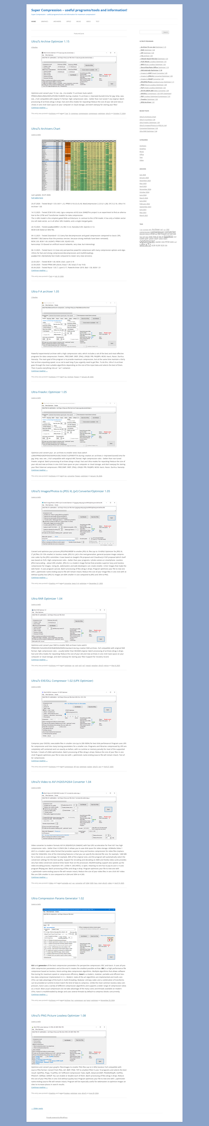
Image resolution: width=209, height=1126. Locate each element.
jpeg (150, 236)
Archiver (70, 377)
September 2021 (145, 207)
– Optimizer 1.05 (147, 53)
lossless (67, 1093)
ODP (156, 238)
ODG (151, 238)
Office (68, 21)
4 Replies (34, 47)
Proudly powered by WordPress (56, 1117)
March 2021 (144, 215)
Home (33, 21)
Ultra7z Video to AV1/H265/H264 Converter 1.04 (61, 782)
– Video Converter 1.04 (154, 91)
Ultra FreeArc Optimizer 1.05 (49, 392)
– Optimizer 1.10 (154, 67)
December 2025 (145, 181)
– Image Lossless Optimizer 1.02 (153, 88)
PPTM (167, 242)
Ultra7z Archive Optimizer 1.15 (50, 41)
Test (97, 21)
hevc (95, 883)
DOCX (147, 234)
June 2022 (143, 201)
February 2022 (145, 204)
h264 (87, 883)
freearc (76, 377)
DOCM (142, 234)
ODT (165, 238)
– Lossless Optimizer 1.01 (153, 61)
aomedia (65, 883)
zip (166, 245)
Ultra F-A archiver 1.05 (45, 291)
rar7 (83, 665)
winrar (106, 665)
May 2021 (143, 212)
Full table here (37, 198)
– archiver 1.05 (146, 56)
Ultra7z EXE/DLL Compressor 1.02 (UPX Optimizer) (62, 680)
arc (66, 377)
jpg (160, 236)
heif (144, 237)
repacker (94, 665)
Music (78, 21)
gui (85, 1000)
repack (88, 665)
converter (71, 476)
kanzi (88, 1000)
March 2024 (144, 198)
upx (99, 767)
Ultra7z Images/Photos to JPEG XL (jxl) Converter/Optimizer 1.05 (70, 491)
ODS (161, 238)
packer (89, 767)
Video (88, 21)
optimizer (101, 113)
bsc (72, 1000)
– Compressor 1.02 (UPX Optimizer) (155, 93)
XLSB (153, 245)
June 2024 (143, 195)
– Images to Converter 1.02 (152, 79)
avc (73, 883)
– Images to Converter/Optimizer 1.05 (156, 76)
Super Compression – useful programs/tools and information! (79, 10)
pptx (172, 242)
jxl (78, 583)
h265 (91, 883)
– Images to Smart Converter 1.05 (153, 73)
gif (84, 883)
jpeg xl (74, 583)
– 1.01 (147, 102)
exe (77, 767)
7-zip (66, 113)
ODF (146, 238)
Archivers (57, 21)
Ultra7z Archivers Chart (45, 128)
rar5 (80, 665)
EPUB (152, 234)
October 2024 (144, 192)
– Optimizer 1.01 (154, 59)
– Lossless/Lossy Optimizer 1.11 (157, 82)
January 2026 (144, 178)
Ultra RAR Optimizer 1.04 (46, 598)
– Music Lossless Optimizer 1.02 (153, 64)
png (79, 1093)
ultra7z (108, 113)
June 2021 (143, 210)
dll (75, 767)
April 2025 (143, 186)
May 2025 (143, 183)
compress (74, 113)
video (110, 883)
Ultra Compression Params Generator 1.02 (57, 898)
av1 (70, 883)
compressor (93, 113)
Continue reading (39, 107)
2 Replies (34, 297)
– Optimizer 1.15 (153, 47)
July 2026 (143, 175)
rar (73, 665)
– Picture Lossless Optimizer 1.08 (153, 85)
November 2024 (145, 189)
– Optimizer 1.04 (147, 50)
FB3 (159, 234)
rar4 (76, 665)
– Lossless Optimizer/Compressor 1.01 (155, 96)
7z (69, 113)
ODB (142, 238)
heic (141, 237)
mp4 (99, 883)
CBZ (167, 229)
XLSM (158, 245)
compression (83, 113)
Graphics (44, 21)
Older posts (37, 1108)
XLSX (162, 245)
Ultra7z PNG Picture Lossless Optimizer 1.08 (58, 1015)
